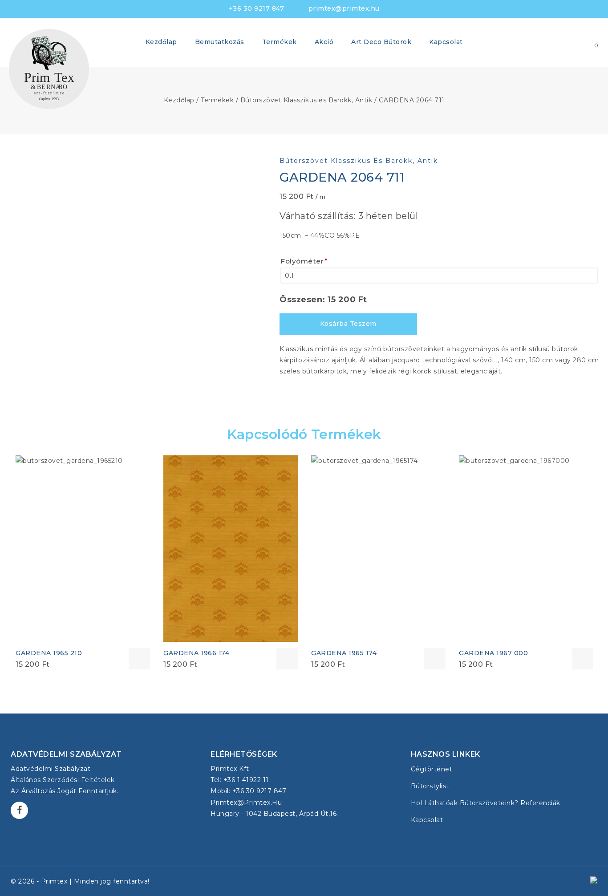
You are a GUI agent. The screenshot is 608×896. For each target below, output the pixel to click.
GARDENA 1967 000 (493, 653)
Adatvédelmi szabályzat (50, 769)
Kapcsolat (446, 42)
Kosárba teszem (348, 324)
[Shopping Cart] (587, 42)
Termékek (279, 42)
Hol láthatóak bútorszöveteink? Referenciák (485, 803)
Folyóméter (304, 261)
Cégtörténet (432, 769)
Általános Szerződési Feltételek (63, 780)
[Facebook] (19, 810)
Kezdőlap (161, 42)
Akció (324, 42)
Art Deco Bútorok (381, 42)
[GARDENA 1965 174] (378, 548)
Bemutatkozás (219, 42)
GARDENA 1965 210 (49, 653)
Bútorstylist (430, 786)
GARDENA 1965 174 (344, 653)
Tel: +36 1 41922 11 (240, 780)
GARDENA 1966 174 (196, 653)
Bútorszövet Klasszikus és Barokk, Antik (359, 161)
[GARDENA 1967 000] (526, 548)
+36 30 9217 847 (256, 8)
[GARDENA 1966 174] (230, 548)
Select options (139, 658)
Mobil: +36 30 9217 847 (248, 791)
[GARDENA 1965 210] (83, 548)
